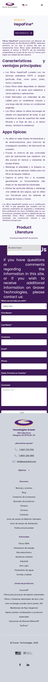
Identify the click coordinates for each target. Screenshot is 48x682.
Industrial (24, 561)
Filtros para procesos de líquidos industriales (24, 595)
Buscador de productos (24, 501)
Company (5, 337)
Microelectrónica (24, 552)
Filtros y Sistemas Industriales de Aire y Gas (24, 599)
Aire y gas (24, 566)
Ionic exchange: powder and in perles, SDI (24, 603)
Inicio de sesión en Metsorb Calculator (24, 519)
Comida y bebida (24, 574)
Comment (5, 385)
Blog (24, 492)
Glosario (24, 506)
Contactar (24, 515)
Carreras (24, 510)
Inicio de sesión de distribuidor (24, 523)
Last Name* (6, 325)
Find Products (22, 33)
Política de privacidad (24, 528)
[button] (25, 5)
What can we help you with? (13, 301)
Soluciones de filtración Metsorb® (24, 621)
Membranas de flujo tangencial (24, 608)
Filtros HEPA (24, 543)
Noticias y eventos (24, 488)
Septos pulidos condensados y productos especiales (24, 614)
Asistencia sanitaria (24, 557)
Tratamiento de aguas (24, 570)
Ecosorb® (24, 590)
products (19, 20)
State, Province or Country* (13, 373)
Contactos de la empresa (24, 497)
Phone (4, 361)
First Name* (6, 313)
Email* (4, 349)
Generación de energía (24, 548)
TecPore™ (24, 626)
